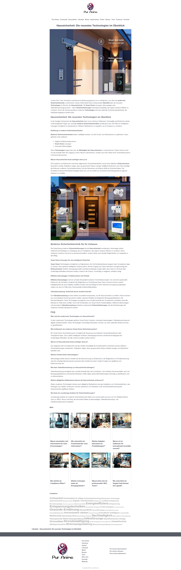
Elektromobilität (80, 504)
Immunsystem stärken (76, 512)
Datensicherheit (56, 501)
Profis (102, 19)
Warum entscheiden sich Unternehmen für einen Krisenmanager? (59, 443)
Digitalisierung (98, 501)
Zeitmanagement (116, 524)
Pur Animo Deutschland (118, 549)
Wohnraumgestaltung (79, 524)
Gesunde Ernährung (64, 509)
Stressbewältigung (76, 521)
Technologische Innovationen (100, 521)
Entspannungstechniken (67, 506)
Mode (87, 19)
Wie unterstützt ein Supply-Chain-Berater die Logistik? (121, 483)
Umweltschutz (119, 521)
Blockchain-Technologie (110, 498)
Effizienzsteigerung (111, 501)
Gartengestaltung (119, 507)
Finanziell (63, 19)
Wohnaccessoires (58, 524)
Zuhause (119, 19)
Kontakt (126, 19)
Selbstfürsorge (93, 518)
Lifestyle (81, 19)
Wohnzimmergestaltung (101, 524)
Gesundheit (72, 19)
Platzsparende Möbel (59, 519)
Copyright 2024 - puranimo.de (90, 568)
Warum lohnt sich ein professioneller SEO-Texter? (99, 483)
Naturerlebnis (116, 516)
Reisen (107, 19)
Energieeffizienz (97, 503)
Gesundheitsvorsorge (111, 510)
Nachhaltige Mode (69, 516)
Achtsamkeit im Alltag (73, 498)
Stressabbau (56, 521)
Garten (84, 545)
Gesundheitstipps (98, 510)
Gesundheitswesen (57, 513)
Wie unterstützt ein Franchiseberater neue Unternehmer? (79, 443)
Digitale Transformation (83, 501)
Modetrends (55, 516)
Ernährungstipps (107, 507)
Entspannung (114, 504)
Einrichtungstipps (56, 504)
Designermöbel (67, 501)
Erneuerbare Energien (93, 507)
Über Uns (85, 557)
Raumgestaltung (76, 519)
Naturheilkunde (126, 516)
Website (85, 561)
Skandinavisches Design (114, 519)
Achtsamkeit (56, 498)
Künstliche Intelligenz (109, 513)
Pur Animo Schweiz (116, 551)
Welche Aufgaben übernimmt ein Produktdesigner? (98, 443)
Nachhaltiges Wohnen (84, 516)
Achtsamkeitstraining (92, 498)
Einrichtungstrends (68, 504)
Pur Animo (55, 19)
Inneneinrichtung (94, 513)
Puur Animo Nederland (118, 553)
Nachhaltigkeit (102, 515)
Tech (113, 19)
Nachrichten (94, 19)
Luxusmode (124, 513)
